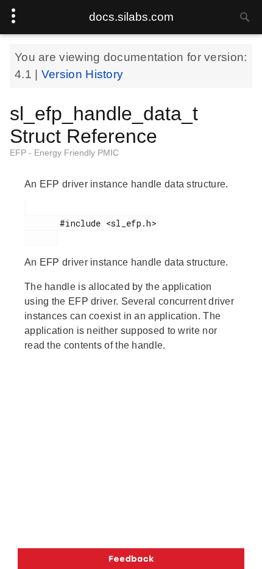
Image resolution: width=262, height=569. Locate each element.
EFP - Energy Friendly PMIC (64, 153)
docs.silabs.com (131, 16)
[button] (131, 558)
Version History (82, 74)
